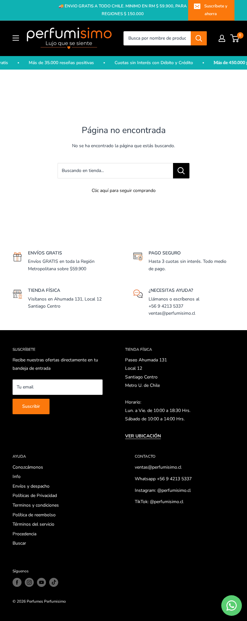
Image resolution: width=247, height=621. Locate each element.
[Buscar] (199, 38)
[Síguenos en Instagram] (29, 582)
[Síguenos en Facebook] (17, 582)
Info (17, 476)
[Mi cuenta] (222, 38)
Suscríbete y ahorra (215, 10)
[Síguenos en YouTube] (41, 582)
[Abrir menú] (16, 38)
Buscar (19, 543)
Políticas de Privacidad (35, 495)
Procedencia (24, 534)
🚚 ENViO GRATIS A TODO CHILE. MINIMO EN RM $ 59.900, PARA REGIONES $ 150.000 (123, 10)
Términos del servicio (33, 524)
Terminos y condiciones (36, 505)
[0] (235, 38)
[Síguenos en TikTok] (53, 582)
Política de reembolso (34, 515)
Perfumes (35, 601)
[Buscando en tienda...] (181, 170)
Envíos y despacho (31, 486)
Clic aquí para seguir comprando (124, 190)
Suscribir (31, 406)
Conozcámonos (28, 467)
